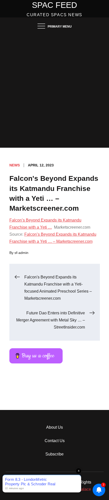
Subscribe (54, 454)
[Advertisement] (54, 90)
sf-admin (21, 253)
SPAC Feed (54, 5)
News (14, 165)
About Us (54, 427)
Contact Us (55, 441)
